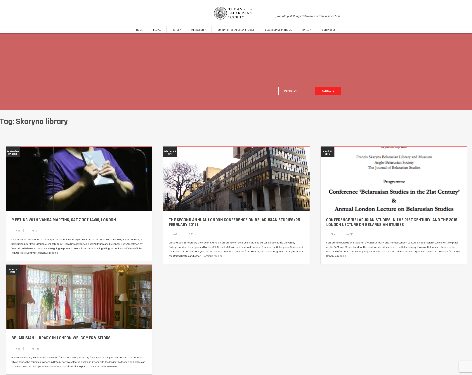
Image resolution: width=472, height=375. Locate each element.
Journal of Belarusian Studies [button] (236, 30)
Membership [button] (198, 30)
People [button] (157, 30)
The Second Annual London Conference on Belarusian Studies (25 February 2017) (234, 222)
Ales (34, 230)
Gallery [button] (307, 30)
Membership (291, 91)
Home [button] (139, 30)
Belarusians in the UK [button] (278, 30)
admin (192, 233)
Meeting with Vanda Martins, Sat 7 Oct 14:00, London (63, 220)
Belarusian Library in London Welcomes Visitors (60, 338)
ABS (18, 230)
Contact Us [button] (329, 30)
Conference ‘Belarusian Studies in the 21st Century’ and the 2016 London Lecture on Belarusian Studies (391, 222)
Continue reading (48, 252)
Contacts (328, 91)
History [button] (176, 30)
